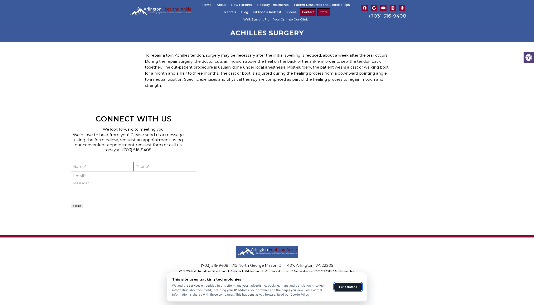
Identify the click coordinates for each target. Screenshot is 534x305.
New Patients (241, 5)
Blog (244, 12)
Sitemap (253, 271)
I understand (348, 286)
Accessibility (276, 271)
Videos (291, 12)
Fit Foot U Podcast (267, 12)
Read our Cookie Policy (292, 294)
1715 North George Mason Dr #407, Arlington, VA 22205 (281, 265)
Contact (308, 12)
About (221, 5)
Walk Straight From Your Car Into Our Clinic (276, 19)
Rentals (230, 12)
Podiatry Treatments (273, 5)
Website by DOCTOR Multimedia (323, 271)
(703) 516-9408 (387, 16)
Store (324, 12)
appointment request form (135, 144)
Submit (77, 205)
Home (207, 5)
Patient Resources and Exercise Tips (322, 5)
